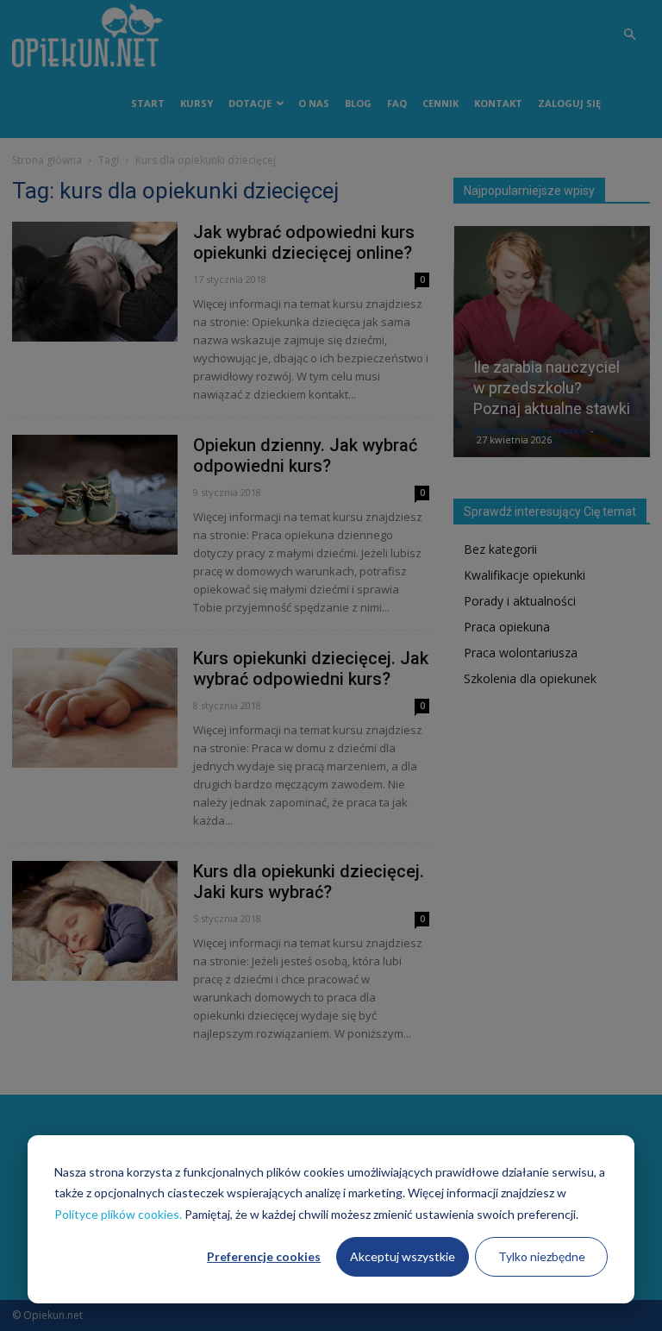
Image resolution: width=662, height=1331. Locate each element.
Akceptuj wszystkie (402, 1256)
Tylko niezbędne (541, 1256)
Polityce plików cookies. (118, 1214)
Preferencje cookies (264, 1256)
